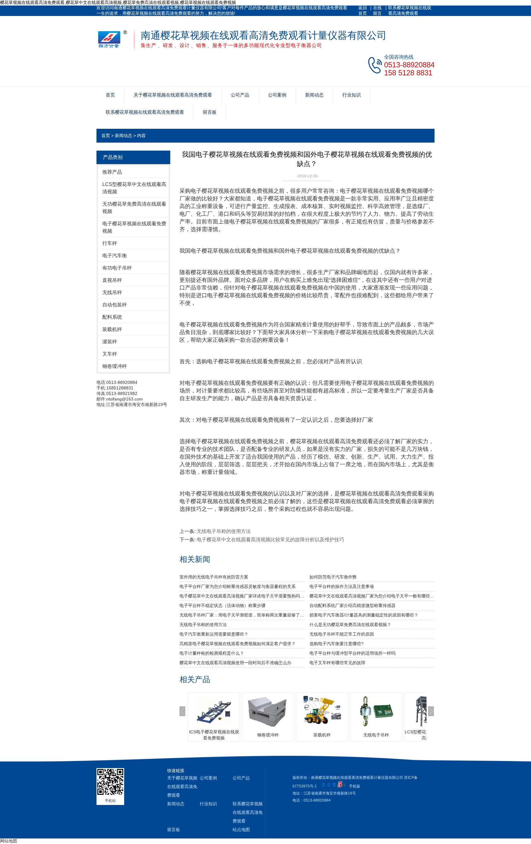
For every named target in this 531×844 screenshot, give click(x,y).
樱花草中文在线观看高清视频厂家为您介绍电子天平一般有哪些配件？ (372, 596)
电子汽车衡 (114, 255)
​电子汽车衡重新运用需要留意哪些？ (213, 634)
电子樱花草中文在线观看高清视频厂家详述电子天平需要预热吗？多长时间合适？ (242, 596)
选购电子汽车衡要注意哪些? (336, 643)
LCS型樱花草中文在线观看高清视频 (134, 188)
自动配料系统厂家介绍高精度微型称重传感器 (352, 605)
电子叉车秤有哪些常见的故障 (337, 662)
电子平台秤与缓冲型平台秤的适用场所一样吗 (352, 653)
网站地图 (8, 840)
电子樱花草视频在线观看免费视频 (134, 227)
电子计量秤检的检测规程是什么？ (211, 653)
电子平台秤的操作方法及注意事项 (341, 586)
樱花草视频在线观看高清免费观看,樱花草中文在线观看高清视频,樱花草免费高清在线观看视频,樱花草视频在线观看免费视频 (118, 2)
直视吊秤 (112, 280)
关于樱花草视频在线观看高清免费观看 (173, 94)
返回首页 (362, 10)
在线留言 (377, 10)
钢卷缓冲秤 (114, 366)
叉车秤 (109, 354)
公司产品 (240, 94)
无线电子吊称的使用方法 (224, 531)
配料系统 (112, 317)
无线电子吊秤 (376, 734)
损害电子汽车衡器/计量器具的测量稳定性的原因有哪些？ (363, 615)
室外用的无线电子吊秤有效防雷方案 (213, 576)
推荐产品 (112, 172)
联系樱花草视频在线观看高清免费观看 (409, 10)
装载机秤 (112, 329)
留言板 (210, 112)
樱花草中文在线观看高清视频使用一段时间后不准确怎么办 (235, 662)
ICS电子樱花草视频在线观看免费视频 (214, 734)
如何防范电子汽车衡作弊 (333, 576)
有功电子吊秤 (117, 267)
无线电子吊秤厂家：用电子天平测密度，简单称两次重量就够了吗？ (242, 615)
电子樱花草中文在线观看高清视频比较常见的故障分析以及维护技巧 (270, 539)
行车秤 (109, 243)
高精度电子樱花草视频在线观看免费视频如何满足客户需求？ (237, 643)
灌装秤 (109, 341)
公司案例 (277, 94)
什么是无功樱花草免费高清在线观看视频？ (350, 624)
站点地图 (241, 829)
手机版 (354, 786)
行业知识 (351, 94)
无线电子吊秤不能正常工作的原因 (341, 634)
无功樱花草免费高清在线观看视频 (134, 207)
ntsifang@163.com (124, 398)
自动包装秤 (114, 304)
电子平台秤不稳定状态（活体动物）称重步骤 (222, 605)
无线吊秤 (112, 292)
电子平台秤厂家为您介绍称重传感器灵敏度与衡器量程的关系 (237, 586)
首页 (110, 94)
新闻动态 (314, 94)
